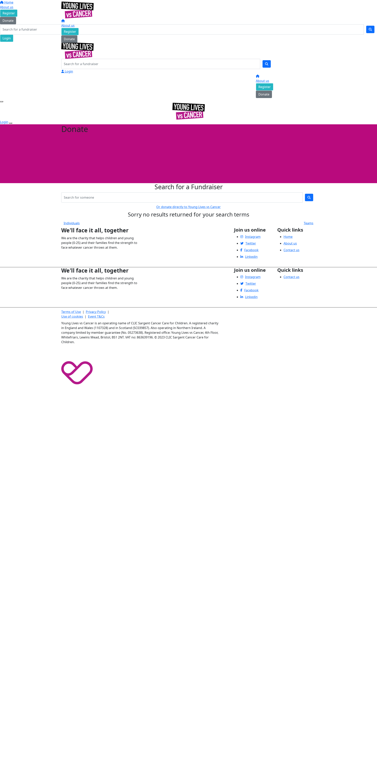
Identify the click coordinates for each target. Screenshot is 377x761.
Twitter (250, 243)
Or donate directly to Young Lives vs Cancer (188, 207)
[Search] (267, 64)
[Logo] (77, 9)
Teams (308, 223)
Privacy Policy (96, 312)
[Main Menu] (1, 101)
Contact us (291, 250)
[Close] (10, 123)
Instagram (253, 237)
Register (70, 31)
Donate (69, 39)
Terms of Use (71, 312)
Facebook (251, 250)
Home (288, 237)
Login (68, 71)
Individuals (72, 223)
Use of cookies (72, 316)
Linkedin (251, 257)
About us (68, 25)
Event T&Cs (96, 316)
